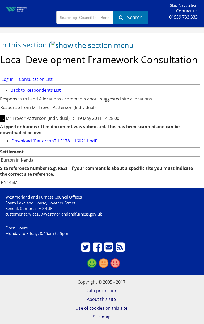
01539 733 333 (183, 17)
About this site (101, 299)
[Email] (109, 249)
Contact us (187, 11)
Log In (8, 79)
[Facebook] (98, 249)
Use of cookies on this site (101, 308)
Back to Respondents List (36, 90)
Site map (102, 317)
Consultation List (36, 79)
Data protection (101, 290)
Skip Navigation (184, 5)
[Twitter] (86, 249)
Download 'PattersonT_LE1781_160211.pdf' (54, 141)
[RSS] (121, 249)
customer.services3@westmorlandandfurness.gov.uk (53, 214)
